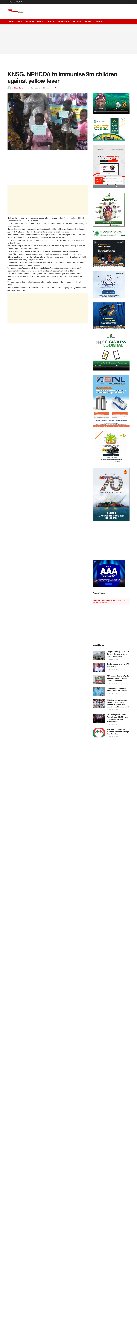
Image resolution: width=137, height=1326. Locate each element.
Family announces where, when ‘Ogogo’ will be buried (117, 689)
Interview (77, 21)
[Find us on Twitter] (129, 2)
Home (11, 21)
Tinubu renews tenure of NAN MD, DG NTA (118, 665)
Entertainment (63, 21)
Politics (40, 21)
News (19, 21)
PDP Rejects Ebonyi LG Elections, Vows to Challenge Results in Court (118, 731)
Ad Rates (98, 21)
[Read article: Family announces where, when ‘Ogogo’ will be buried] (99, 691)
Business (30, 21)
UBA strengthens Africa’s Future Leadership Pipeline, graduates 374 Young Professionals (117, 718)
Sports (88, 21)
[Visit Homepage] (15, 11)
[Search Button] (129, 21)
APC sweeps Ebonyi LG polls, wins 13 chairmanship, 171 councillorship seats (118, 678)
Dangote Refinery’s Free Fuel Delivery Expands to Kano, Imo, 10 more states (118, 653)
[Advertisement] (91, 11)
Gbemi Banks (18, 88)
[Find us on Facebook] (126, 2)
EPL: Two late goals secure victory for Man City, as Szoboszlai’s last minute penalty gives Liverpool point (118, 703)
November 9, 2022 (32, 88)
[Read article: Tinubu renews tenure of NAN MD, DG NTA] (99, 667)
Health (51, 21)
